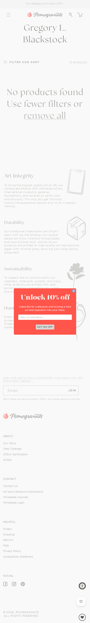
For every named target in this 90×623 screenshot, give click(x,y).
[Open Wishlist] (82, 617)
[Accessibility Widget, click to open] (82, 585)
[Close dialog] (73, 290)
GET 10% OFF (45, 327)
